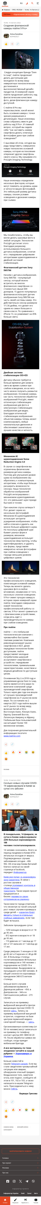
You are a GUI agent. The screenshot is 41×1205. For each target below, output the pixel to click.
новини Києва (8, 1127)
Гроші (29, 1193)
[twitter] (20, 1181)
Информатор (19, 872)
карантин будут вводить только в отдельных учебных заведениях (19, 915)
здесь (14, 1010)
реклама (6, 769)
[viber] (33, 1181)
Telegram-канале (19, 1063)
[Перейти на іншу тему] (27, 3)
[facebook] (7, 1181)
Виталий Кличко (22, 1127)
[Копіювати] (17, 44)
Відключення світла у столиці (25, 14)
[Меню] (37, 3)
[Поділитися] (12, 44)
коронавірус (8, 1130)
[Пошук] (32, 3)
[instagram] (14, 1181)
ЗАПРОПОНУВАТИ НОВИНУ (20, 1151)
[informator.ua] (5, 3)
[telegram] (27, 1181)
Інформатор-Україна (11, 1193)
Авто (36, 1193)
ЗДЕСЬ (14, 1088)
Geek (22, 1193)
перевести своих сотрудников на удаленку (16, 898)
